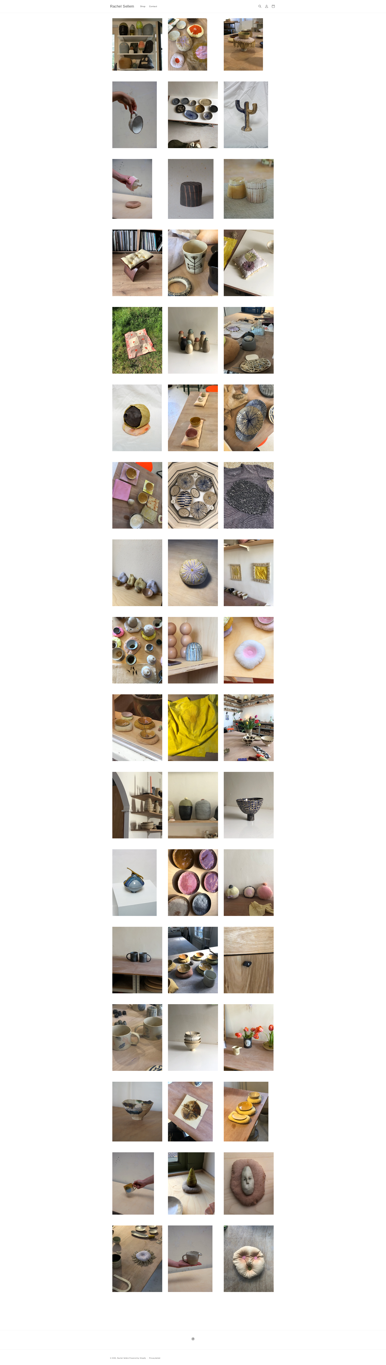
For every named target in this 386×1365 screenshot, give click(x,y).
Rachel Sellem (123, 1358)
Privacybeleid (154, 1358)
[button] (260, 6)
